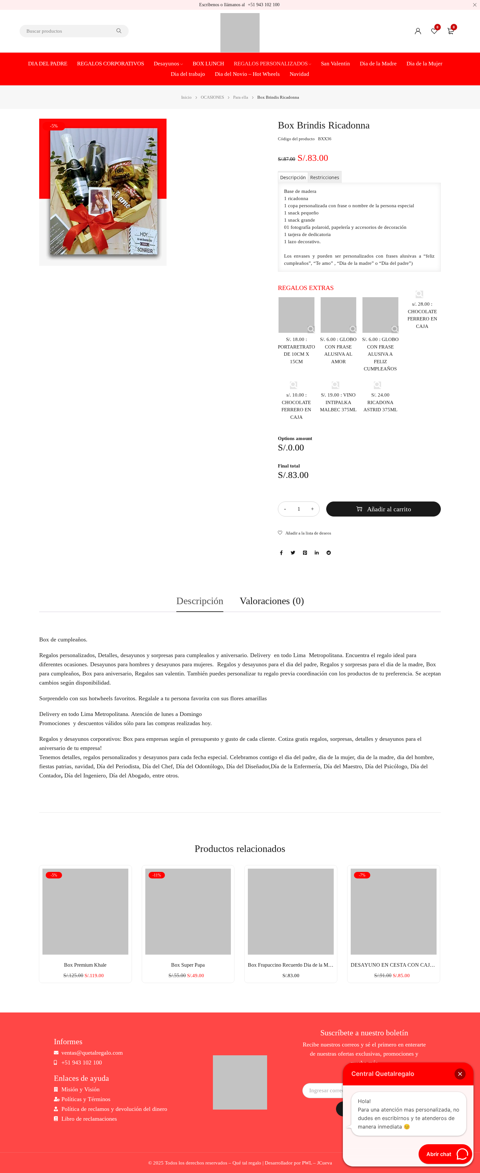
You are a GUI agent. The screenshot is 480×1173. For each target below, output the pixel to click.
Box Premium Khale (85, 965)
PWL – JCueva (317, 1162)
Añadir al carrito (389, 509)
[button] (460, 1074)
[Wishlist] (304, 534)
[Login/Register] (417, 31)
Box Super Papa (188, 965)
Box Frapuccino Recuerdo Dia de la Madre (291, 965)
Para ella (240, 97)
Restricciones (324, 177)
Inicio (186, 97)
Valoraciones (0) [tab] (272, 600)
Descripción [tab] (199, 600)
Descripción (293, 177)
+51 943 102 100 (264, 4)
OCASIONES (212, 97)
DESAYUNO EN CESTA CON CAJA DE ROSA (394, 965)
